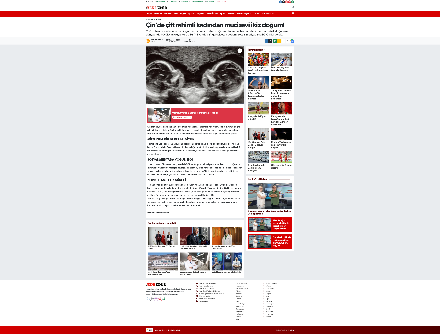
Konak (268, 309)
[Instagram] (156, 299)
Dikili (237, 301)
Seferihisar (270, 314)
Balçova (268, 291)
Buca (267, 296)
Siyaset (191, 14)
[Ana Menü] (293, 13)
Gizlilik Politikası (271, 283)
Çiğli (267, 299)
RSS (150, 330)
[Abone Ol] (292, 41)
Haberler (149, 19)
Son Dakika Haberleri (207, 299)
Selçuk (238, 317)
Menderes (240, 311)
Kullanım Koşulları (242, 288)
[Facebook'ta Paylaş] (266, 41)
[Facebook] (148, 299)
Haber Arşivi (203, 301)
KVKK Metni (270, 288)
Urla (237, 319)
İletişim (268, 286)
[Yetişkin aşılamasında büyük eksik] (227, 261)
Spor (222, 14)
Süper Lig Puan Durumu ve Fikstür (211, 294)
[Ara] (293, 7)
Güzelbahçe (240, 304)
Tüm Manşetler (204, 296)
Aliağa (238, 291)
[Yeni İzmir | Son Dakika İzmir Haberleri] (156, 7)
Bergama (269, 294)
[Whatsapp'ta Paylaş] (275, 41)
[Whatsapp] (164, 299)
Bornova (239, 296)
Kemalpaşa (240, 309)
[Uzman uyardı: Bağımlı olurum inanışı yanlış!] (195, 261)
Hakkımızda (240, 286)
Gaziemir (269, 301)
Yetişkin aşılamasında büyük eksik (226, 272)
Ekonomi (158, 14)
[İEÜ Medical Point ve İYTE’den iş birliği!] (163, 236)
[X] (152, 299)
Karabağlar (270, 304)
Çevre (256, 14)
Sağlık (183, 14)
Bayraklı (239, 294)
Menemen (269, 311)
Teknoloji (231, 14)
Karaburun (239, 306)
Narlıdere (239, 314)
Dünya (149, 14)
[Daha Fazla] (279, 41)
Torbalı (268, 317)
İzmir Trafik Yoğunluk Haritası (209, 291)
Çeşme (238, 299)
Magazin (201, 14)
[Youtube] (160, 299)
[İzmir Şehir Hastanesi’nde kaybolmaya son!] (163, 261)
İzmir (175, 14)
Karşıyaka (269, 306)
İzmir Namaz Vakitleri (206, 288)
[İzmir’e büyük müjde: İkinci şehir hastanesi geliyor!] (195, 236)
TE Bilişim (290, 330)
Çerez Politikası (241, 283)
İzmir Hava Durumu (206, 286)
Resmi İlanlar (212, 14)
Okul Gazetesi (267, 14)
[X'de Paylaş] (270, 41)
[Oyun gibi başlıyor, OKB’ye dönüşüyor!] (227, 236)
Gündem (168, 14)
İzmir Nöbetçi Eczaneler (208, 283)
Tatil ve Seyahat (244, 14)
